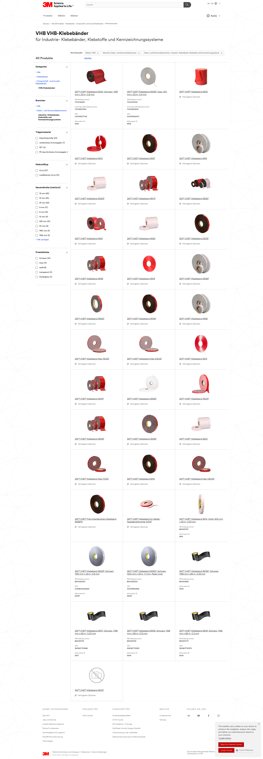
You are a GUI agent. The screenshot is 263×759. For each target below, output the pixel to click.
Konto (213, 16)
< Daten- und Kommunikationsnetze (51, 111)
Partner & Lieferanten (50, 728)
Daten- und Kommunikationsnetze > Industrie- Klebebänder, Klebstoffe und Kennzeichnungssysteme (181, 53)
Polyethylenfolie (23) (48, 138)
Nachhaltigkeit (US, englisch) (53, 733)
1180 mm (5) (44, 231)
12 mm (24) (44, 198)
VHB (90, 53)
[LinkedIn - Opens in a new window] (189, 716)
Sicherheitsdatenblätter (121, 716)
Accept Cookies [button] (226, 750)
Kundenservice (165, 716)
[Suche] (187, 5)
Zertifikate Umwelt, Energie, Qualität (126, 728)
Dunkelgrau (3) (45, 277)
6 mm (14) (43, 212)
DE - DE (211, 4)
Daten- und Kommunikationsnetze (119, 53)
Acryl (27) (43, 171)
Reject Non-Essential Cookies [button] (231, 744)
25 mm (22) (44, 203)
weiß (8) (42, 268)
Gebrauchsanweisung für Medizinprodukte (128, 737)
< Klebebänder (42, 77)
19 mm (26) (44, 194)
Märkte (61, 16)
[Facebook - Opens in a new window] (209, 716)
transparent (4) (45, 272)
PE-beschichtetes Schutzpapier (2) (54, 152)
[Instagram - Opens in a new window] (218, 716)
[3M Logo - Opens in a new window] (58, 5)
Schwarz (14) (44, 258)
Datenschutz (85, 752)
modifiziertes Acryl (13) (49, 175)
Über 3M (45, 716)
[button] (244, 750)
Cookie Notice (225, 738)
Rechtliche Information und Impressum (65, 752)
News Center (88, 716)
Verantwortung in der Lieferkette (124, 733)
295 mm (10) (44, 221)
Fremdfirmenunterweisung (52, 737)
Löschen (88, 58)
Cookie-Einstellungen (99, 752)
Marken (74, 16)
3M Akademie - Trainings (122, 724)
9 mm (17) (43, 208)
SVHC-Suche (117, 720)
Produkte (47, 16)
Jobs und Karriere (49, 720)
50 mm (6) (43, 226)
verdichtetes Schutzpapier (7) (52, 143)
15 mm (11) (43, 217)
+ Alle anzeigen (42, 240)
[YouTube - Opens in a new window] (199, 716)
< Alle (38, 72)
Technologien (47, 741)
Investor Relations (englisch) (53, 724)
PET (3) (42, 148)
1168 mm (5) (44, 235)
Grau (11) (43, 263)
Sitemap (163, 720)
